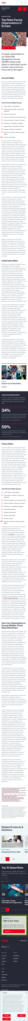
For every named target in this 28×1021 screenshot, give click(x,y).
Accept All (6, 1019)
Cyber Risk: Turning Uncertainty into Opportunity (12, 901)
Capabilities (16, 956)
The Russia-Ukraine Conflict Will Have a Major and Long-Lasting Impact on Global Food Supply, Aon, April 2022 (13, 791)
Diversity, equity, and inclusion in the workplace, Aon (11, 801)
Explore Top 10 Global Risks (11, 383)
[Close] (25, 992)
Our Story (4, 956)
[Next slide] (7, 859)
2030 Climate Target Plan (11, 598)
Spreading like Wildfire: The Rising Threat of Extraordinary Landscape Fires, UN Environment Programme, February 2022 (13, 798)
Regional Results (6, 8)
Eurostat (11, 534)
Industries (15, 958)
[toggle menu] (25, 2)
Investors (4, 961)
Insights (15, 961)
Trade (3, 972)
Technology (4, 974)
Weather (4, 977)
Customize (6, 1015)
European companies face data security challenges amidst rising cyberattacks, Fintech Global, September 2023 (13, 788)
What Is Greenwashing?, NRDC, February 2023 (10, 799)
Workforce (4, 980)
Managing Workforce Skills (11, 852)
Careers (3, 958)
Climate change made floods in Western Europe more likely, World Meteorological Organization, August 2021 (14, 796)
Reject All (21, 1015)
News (3, 964)
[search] (22, 3)
